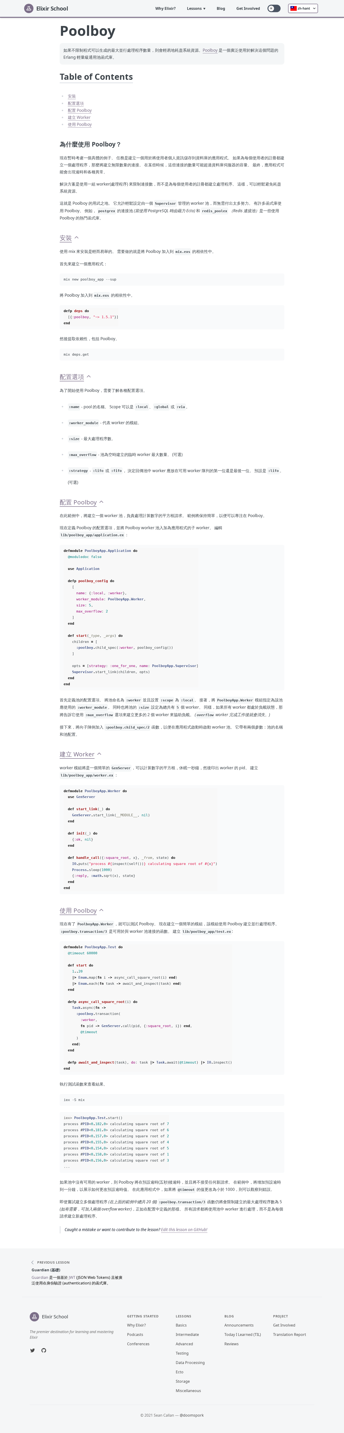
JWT (72, 1277)
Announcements (239, 1325)
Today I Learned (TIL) (242, 1334)
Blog (221, 8)
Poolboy (210, 50)
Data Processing (190, 1362)
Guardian (40, 1277)
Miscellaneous (188, 1390)
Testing (182, 1353)
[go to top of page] (76, 238)
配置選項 (76, 103)
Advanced (184, 1343)
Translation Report (289, 1334)
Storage (183, 1381)
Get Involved (248, 8)
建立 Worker (79, 117)
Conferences (138, 1343)
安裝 (72, 96)
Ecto (179, 1372)
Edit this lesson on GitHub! (184, 1229)
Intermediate (187, 1334)
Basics (181, 1325)
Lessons (194, 8)
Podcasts (135, 1334)
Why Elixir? (165, 8)
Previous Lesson (53, 1262)
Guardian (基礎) (46, 1270)
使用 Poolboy (80, 124)
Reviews (231, 1343)
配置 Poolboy (80, 110)
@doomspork (192, 1415)
